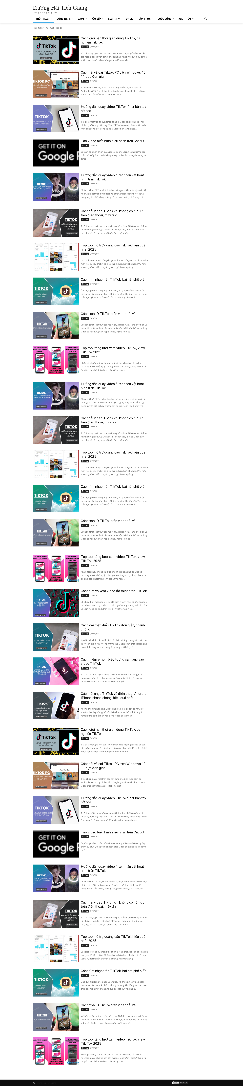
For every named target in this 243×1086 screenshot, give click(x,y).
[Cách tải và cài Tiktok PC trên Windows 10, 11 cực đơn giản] (56, 84)
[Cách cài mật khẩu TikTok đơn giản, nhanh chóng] (56, 637)
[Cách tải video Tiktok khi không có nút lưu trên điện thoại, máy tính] (56, 223)
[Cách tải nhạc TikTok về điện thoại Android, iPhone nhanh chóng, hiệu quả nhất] (56, 705)
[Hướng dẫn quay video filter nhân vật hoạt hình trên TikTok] (56, 187)
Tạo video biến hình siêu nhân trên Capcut (112, 141)
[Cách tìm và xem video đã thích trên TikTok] (56, 603)
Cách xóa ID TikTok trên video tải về (108, 314)
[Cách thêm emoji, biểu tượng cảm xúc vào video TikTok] (56, 671)
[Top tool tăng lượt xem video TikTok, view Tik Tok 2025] (56, 360)
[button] (206, 19)
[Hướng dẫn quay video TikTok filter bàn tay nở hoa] (56, 118)
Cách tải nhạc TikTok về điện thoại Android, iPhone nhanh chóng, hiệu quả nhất (114, 696)
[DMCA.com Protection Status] (180, 1083)
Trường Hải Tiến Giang (45, 1083)
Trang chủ (37, 27)
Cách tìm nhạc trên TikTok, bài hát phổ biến (113, 280)
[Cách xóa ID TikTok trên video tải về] (56, 325)
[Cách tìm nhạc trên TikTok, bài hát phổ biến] (56, 291)
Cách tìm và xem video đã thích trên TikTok (114, 591)
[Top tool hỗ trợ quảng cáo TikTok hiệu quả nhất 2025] (56, 257)
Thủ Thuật (49, 27)
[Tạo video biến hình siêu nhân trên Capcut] (56, 153)
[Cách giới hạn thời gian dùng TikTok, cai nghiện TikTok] (56, 50)
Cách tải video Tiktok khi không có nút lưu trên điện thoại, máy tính (112, 213)
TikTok (85, 47)
